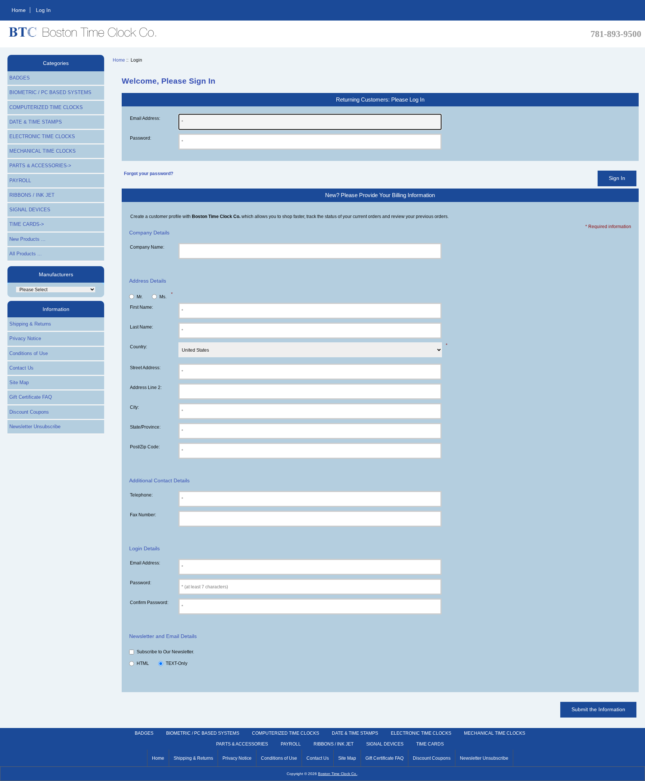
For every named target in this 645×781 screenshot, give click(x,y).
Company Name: (147, 247)
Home (19, 10)
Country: (138, 346)
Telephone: (141, 494)
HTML (143, 663)
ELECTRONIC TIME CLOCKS (42, 136)
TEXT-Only (176, 663)
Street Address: (145, 367)
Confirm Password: (149, 602)
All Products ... (25, 253)
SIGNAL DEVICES (29, 209)
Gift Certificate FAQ (30, 397)
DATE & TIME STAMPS (35, 122)
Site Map (19, 382)
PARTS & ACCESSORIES (242, 744)
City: (134, 407)
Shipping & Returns (30, 324)
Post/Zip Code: (145, 446)
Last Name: (141, 326)
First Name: (141, 307)
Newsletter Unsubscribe (34, 426)
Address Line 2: (146, 387)
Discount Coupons (29, 412)
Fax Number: (143, 514)
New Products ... (27, 239)
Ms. (162, 296)
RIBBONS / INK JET (31, 195)
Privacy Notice (25, 338)
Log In (43, 10)
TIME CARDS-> (26, 224)
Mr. (140, 296)
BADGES (19, 78)
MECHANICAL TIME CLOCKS (42, 151)
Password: (140, 138)
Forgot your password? (148, 173)
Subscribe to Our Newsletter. (165, 652)
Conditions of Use (28, 353)
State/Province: (145, 426)
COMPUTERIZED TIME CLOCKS (46, 107)
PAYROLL (20, 180)
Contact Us (21, 368)
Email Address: (145, 118)
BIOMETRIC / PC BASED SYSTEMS (50, 92)
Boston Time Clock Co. (337, 774)
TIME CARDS (430, 744)
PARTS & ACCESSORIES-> (40, 165)
